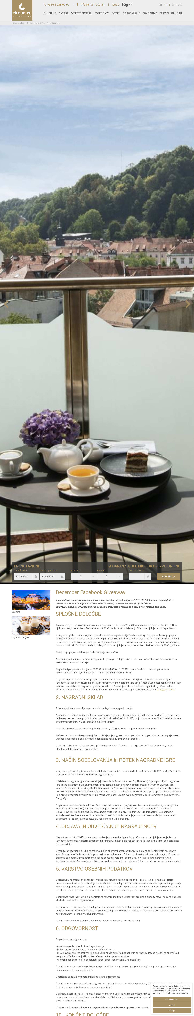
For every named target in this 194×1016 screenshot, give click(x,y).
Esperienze (102, 13)
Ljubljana (31, 600)
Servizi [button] (164, 13)
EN (160, 5)
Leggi (116, 4)
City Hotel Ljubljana (31, 625)
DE (172, 5)
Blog (22, 23)
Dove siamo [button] (150, 13)
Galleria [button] (176, 13)
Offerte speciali (81, 13)
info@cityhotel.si (92, 4)
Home (22, 10)
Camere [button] (64, 13)
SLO (180, 5)
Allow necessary (171, 999)
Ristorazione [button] (131, 13)
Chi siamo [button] (50, 13)
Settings (172, 1010)
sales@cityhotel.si (166, 689)
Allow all (172, 1005)
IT (167, 5)
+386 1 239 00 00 (58, 4)
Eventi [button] (116, 13)
